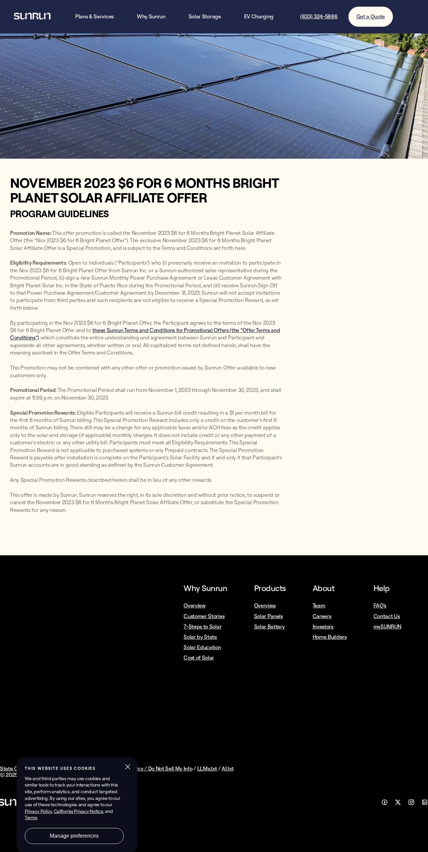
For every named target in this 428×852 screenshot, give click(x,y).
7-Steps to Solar (202, 626)
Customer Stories (204, 616)
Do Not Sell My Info (170, 768)
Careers (322, 616)
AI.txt (228, 768)
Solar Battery (269, 626)
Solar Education (202, 647)
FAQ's (379, 605)
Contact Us (386, 616)
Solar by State (200, 636)
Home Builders (330, 636)
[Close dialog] (422, 846)
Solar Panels (268, 616)
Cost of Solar (199, 657)
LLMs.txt (207, 768)
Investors (323, 626)
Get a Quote (370, 16)
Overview (194, 605)
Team (319, 605)
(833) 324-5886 (319, 16)
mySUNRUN (387, 626)
